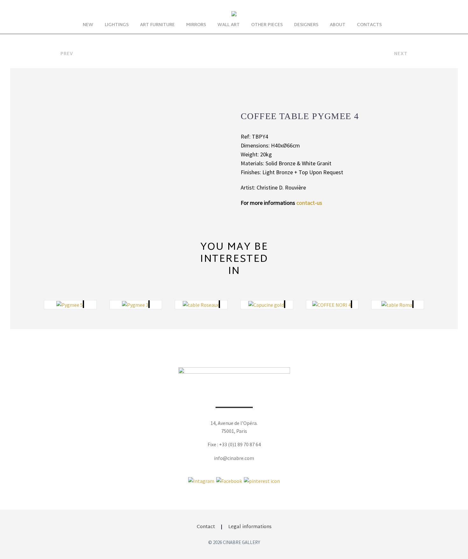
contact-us (309, 202)
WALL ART (228, 25)
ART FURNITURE (157, 25)
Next (401, 54)
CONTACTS (369, 25)
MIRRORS (196, 25)
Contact (206, 527)
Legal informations (250, 527)
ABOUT (337, 25)
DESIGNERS (306, 25)
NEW (88, 25)
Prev (66, 54)
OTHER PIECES (267, 25)
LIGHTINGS (117, 25)
